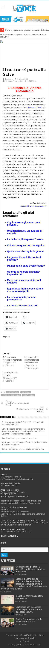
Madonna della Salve (11, 395)
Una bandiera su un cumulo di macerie (24, 232)
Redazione (9, 79)
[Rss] (21, 641)
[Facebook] (23, 641)
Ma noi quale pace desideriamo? (26, 265)
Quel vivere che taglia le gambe (25, 251)
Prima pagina (15, 35)
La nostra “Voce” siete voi (22, 305)
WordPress (21, 635)
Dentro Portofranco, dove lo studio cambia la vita (23, 449)
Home (5, 35)
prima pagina (28, 395)
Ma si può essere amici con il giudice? (24, 281)
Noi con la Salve (34, 108)
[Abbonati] (24, 19)
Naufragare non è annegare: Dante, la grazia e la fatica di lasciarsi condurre (29, 609)
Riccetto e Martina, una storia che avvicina (20, 438)
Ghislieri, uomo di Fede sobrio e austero (29, 409)
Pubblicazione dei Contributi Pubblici (16, 531)
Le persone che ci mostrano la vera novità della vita (31, 360)
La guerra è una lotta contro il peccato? (24, 258)
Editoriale (26, 35)
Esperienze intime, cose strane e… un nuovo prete (25, 289)
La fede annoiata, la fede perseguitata (21, 298)
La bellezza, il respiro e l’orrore (25, 239)
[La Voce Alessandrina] (24, 8)
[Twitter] (25, 641)
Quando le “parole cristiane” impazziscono (23, 273)
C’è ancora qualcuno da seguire (25, 245)
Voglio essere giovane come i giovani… (24, 223)
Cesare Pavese (12, 392)
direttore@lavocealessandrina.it (33, 206)
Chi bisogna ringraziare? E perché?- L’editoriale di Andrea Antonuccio (30, 569)
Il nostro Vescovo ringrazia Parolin (17, 403)
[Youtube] (28, 641)
